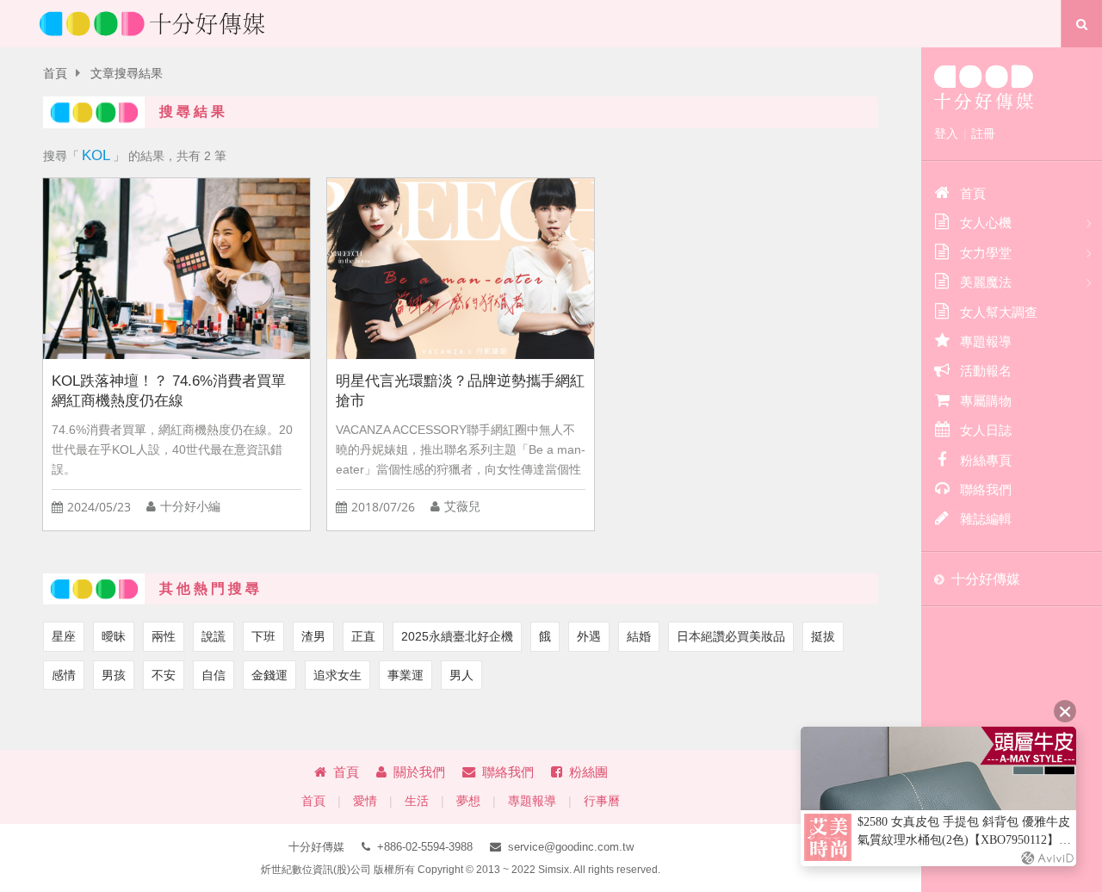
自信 (213, 675)
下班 (263, 636)
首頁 (55, 73)
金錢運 (269, 675)
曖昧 (114, 636)
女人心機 (986, 222)
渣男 (313, 636)
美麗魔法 (986, 282)
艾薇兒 (462, 506)
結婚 (639, 636)
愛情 (365, 801)
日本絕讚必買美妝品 (731, 636)
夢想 (468, 801)
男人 (461, 675)
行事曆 (602, 801)
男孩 (114, 675)
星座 (64, 636)
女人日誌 (986, 430)
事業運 (405, 675)
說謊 (213, 636)
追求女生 (337, 675)
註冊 (983, 133)
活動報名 (986, 370)
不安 (164, 675)
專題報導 (532, 801)
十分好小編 (190, 506)
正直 (363, 636)
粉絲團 (588, 772)
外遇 (589, 636)
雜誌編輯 (986, 518)
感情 (64, 675)
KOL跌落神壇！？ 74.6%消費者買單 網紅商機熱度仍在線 (169, 391)
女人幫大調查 (998, 312)
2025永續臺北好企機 (457, 636)
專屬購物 (986, 400)
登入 (946, 133)
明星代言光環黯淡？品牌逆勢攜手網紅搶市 (460, 391)
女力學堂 (986, 252)
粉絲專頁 (986, 460)
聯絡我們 (508, 772)
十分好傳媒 (985, 579)
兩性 (164, 636)
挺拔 (823, 636)
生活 (417, 801)
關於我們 (419, 772)
